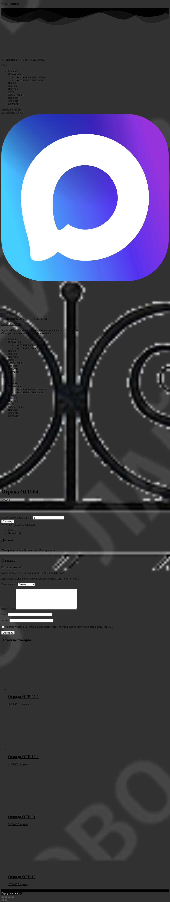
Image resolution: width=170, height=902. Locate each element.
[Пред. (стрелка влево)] (2, 900)
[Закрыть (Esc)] (2, 897)
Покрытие (14, 97)
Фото (11, 91)
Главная (12, 71)
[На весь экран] (9, 897)
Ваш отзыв (8, 608)
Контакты (13, 103)
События (13, 100)
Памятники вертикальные (29, 80)
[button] (85, 65)
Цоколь (12, 83)
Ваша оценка (9, 584)
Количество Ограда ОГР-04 (17, 517)
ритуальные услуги (12, 313)
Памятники (14, 74)
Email (5, 620)
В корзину (8, 521)
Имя (4, 614)
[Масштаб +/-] (12, 897)
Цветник (13, 88)
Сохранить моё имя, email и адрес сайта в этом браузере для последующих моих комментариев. (59, 626)
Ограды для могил (24, 524)
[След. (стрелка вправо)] (6, 900)
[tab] (88, 530)
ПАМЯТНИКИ (10, 4)
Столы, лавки (15, 94)
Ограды (12, 86)
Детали (12, 530)
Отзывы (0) (14, 533)
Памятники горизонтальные (31, 77)
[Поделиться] (6, 897)
